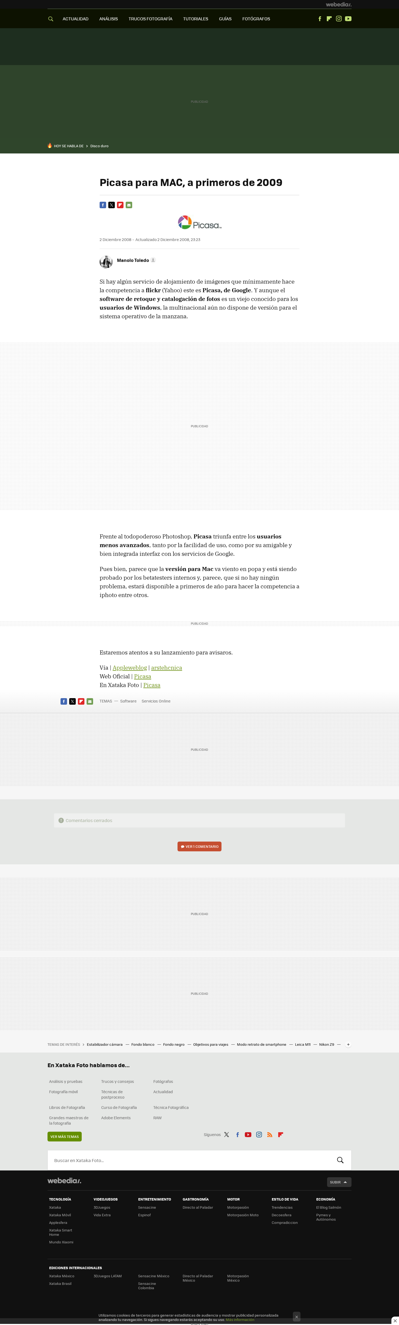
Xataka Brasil (60, 1283)
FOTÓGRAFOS (256, 18)
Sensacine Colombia (147, 1285)
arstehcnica (166, 667)
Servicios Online (156, 701)
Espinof (144, 1214)
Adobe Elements (116, 1117)
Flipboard (329, 18)
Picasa (142, 676)
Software (128, 701)
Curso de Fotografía (119, 1107)
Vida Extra (102, 1214)
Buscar (340, 1160)
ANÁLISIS (108, 18)
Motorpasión (238, 1207)
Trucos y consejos (117, 1081)
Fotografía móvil (63, 1091)
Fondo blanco (143, 1044)
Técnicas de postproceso (112, 1094)
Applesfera (58, 1222)
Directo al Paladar (198, 1207)
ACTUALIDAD (75, 18)
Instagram (338, 18)
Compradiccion (285, 1222)
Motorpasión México (238, 1278)
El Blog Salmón (328, 1207)
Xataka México (61, 1275)
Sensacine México (153, 1275)
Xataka (55, 1207)
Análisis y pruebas (66, 1081)
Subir (335, 1182)
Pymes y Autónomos (326, 1217)
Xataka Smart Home (60, 1232)
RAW (157, 1117)
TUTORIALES (195, 18)
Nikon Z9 (327, 1044)
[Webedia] (339, 4)
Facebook (319, 18)
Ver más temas (64, 1136)
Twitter (111, 205)
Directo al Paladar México (198, 1278)
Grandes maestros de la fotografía (68, 1120)
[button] (135, 260)
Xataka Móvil (60, 1214)
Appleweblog (130, 667)
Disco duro (99, 145)
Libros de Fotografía (67, 1107)
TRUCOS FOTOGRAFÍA (150, 18)
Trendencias (282, 1207)
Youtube (348, 18)
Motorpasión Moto (243, 1214)
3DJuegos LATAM (108, 1275)
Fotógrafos (163, 1081)
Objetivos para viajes (211, 1044)
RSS (269, 1133)
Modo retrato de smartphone (262, 1044)
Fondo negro (174, 1044)
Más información (240, 1319)
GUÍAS (225, 18)
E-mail (129, 205)
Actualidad (163, 1091)
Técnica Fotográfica (171, 1107)
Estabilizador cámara (105, 1044)
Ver (202, 846)
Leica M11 (303, 1044)
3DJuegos (102, 1207)
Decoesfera (282, 1214)
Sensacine (147, 1207)
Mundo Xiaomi (61, 1241)
